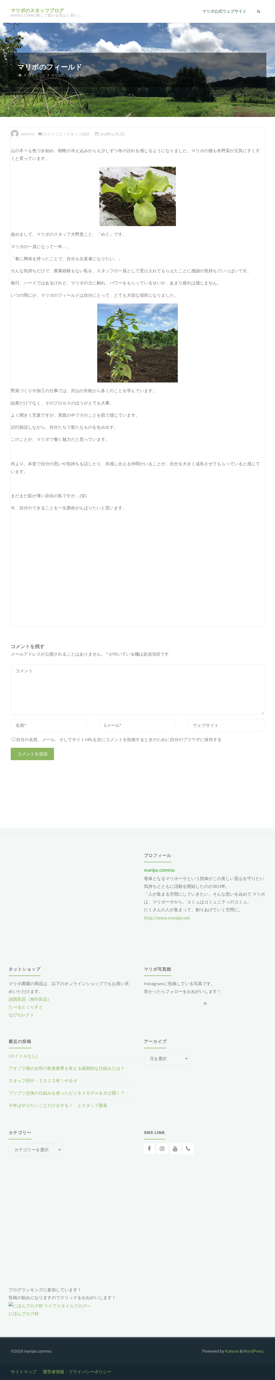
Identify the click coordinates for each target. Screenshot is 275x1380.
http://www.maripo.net (167, 918)
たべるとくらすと (26, 1007)
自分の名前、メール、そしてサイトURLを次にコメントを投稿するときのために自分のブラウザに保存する (119, 739)
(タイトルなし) (23, 1056)
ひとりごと (36, 75)
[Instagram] (162, 1148)
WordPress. (253, 1351)
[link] (258, 11)
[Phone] (188, 1148)
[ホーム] (20, 75)
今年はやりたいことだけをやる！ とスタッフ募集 (58, 1105)
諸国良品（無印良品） (30, 999)
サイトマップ (24, 1371)
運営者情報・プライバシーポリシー (77, 1371)
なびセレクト (21, 1014)
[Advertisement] (78, 788)
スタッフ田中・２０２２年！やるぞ (43, 1080)
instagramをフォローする (208, 1013)
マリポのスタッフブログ (37, 10)
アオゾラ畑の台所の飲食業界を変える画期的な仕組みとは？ (67, 1068)
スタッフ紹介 (78, 134)
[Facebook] (149, 1148)
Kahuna (231, 1351)
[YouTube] (175, 1148)
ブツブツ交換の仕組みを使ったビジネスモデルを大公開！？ (67, 1093)
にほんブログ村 (24, 1313)
